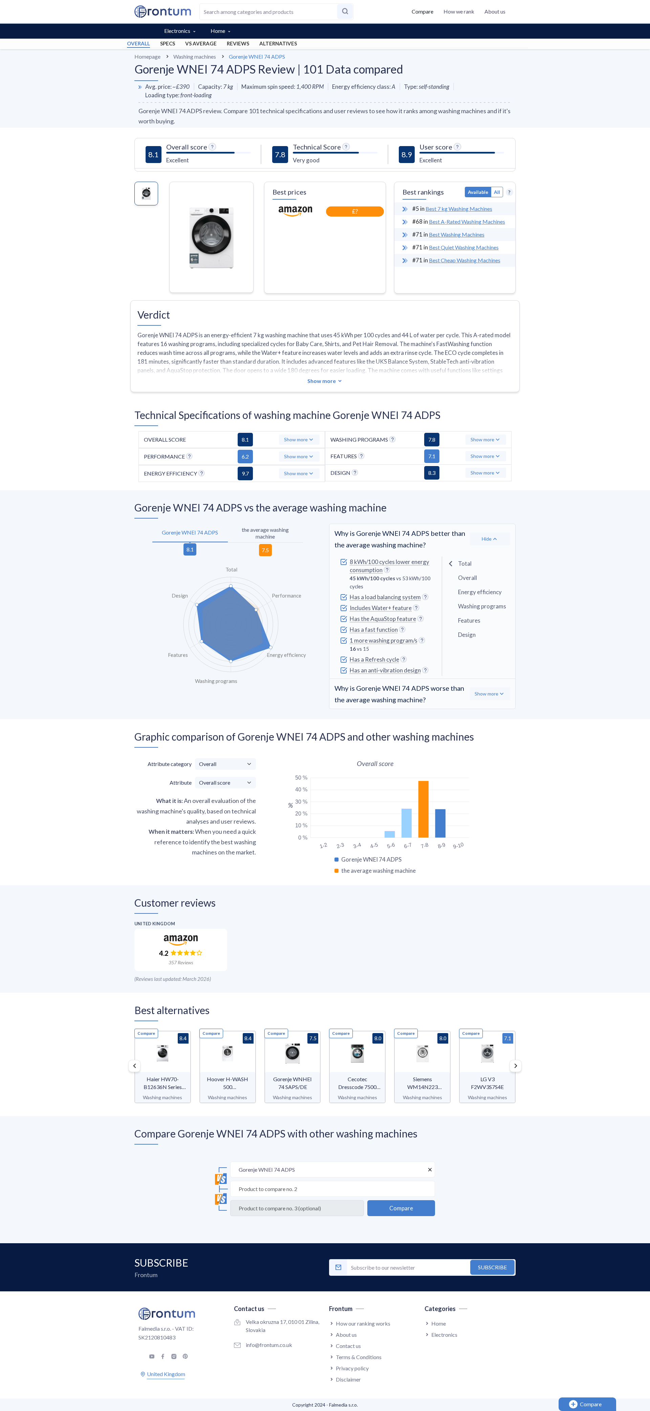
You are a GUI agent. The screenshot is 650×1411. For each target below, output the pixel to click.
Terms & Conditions (359, 1357)
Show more (321, 381)
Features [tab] (469, 620)
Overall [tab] (467, 577)
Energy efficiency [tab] (480, 592)
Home (218, 30)
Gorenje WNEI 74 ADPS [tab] (190, 532)
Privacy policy (352, 1368)
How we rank (458, 11)
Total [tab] (465, 563)
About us (494, 11)
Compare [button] (422, 11)
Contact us (348, 1346)
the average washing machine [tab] (265, 533)
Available (478, 192)
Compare (146, 1033)
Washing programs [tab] (482, 606)
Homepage (147, 57)
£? (355, 211)
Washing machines (194, 57)
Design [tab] (467, 634)
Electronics (177, 30)
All (497, 192)
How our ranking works (363, 1323)
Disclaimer (348, 1379)
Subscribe (492, 1267)
